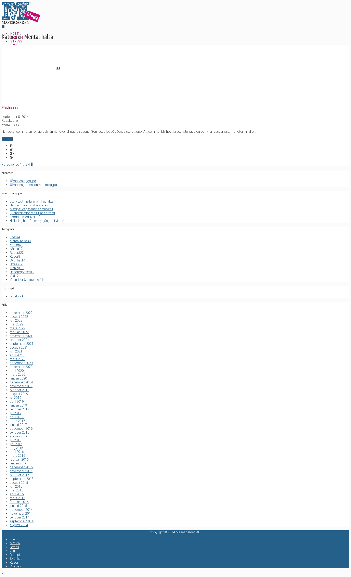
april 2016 (17, 452)
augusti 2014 (19, 525)
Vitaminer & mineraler (27, 280)
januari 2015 (18, 506)
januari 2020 (18, 378)
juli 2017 (15, 413)
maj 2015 (16, 490)
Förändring (10, 107)
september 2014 (22, 521)
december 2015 (21, 467)
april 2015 (17, 494)
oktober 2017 (19, 409)
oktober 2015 (19, 475)
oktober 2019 (19, 390)
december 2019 (21, 382)
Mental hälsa (11, 124)
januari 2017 (18, 425)
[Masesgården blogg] (21, 23)
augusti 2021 (19, 347)
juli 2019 (15, 398)
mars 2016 (17, 456)
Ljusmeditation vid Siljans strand (32, 213)
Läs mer (7, 139)
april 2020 (17, 371)
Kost (15, 237)
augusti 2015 (19, 483)
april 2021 (17, 355)
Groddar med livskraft (25, 217)
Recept (17, 253)
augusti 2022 (19, 317)
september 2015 (22, 479)
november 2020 (21, 367)
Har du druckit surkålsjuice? (29, 205)
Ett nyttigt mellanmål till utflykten (32, 201)
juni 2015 (16, 486)
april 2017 (17, 417)
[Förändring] (29, 98)
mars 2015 (17, 498)
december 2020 (21, 363)
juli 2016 (15, 440)
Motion (16, 245)
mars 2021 (17, 359)
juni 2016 (16, 444)
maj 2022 (16, 324)
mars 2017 (17, 421)
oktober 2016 (19, 432)
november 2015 (21, 471)
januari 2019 (18, 405)
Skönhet (17, 260)
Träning (17, 268)
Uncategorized (22, 272)
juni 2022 (16, 320)
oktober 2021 (19, 340)
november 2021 (21, 336)
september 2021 (22, 344)
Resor (15, 256)
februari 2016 (19, 459)
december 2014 (21, 510)
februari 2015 (19, 502)
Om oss (15, 566)
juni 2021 (16, 351)
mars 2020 (17, 374)
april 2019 (17, 401)
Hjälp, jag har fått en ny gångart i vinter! (37, 221)
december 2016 (21, 429)
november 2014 (21, 513)
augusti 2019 (19, 394)
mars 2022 (17, 328)
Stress (16, 264)
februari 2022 (19, 332)
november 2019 (21, 386)
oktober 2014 (19, 517)
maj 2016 (16, 448)
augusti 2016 (19, 436)
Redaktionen (11, 121)
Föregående (10, 164)
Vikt (14, 276)
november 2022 (21, 313)
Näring (16, 249)
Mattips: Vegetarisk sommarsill (31, 209)
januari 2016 (18, 463)
